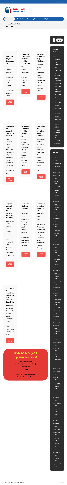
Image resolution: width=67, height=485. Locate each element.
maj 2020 (57, 429)
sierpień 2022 (56, 295)
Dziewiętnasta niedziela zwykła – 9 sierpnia (57, 100)
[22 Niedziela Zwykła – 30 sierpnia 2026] (10, 44)
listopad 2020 (56, 399)
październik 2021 (57, 344)
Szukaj (59, 40)
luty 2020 (57, 444)
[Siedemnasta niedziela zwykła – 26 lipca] (41, 116)
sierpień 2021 (56, 355)
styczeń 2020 (56, 448)
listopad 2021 (56, 338)
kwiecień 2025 (57, 214)
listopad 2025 (56, 203)
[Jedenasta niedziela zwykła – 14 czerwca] (41, 193)
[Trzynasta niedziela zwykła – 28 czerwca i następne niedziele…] (10, 193)
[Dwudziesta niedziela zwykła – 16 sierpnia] (41, 44)
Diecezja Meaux (26, 366)
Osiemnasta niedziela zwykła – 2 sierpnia (57, 112)
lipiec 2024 (57, 230)
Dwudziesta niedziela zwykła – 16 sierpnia (57, 87)
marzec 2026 (56, 183)
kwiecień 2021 (57, 373)
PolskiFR (26, 369)
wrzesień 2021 (57, 350)
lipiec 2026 (57, 163)
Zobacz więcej (10, 102)
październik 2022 (57, 283)
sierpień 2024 (56, 226)
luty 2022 (57, 322)
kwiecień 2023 (57, 260)
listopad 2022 (56, 277)
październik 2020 (57, 405)
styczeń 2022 (56, 327)
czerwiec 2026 (57, 168)
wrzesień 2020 (57, 410)
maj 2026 (57, 172)
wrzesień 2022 (57, 289)
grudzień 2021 (57, 332)
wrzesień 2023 (57, 246)
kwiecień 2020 (57, 434)
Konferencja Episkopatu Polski (25, 374)
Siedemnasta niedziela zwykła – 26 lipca (57, 123)
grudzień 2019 (57, 454)
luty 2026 (57, 187)
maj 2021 (57, 368)
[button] (56, 2)
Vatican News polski (25, 361)
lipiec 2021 (57, 360)
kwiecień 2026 (57, 177)
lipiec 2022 (57, 299)
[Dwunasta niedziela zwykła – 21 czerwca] (25, 193)
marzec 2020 (56, 439)
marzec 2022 (56, 318)
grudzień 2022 (57, 272)
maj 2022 (57, 308)
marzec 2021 (56, 379)
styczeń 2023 (56, 266)
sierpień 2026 (56, 159)
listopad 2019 (56, 460)
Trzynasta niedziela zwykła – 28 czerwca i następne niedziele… (57, 136)
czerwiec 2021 (57, 364)
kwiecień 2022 (57, 312)
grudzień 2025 (57, 197)
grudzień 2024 (57, 220)
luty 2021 (57, 383)
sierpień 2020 (56, 416)
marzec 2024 (56, 234)
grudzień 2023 (57, 240)
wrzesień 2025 (57, 208)
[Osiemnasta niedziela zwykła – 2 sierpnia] (25, 116)
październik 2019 (57, 465)
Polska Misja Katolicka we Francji (25, 364)
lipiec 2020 (57, 420)
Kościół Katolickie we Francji (25, 377)
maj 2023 (57, 256)
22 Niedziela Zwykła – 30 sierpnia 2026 (57, 62)
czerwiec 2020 (57, 425)
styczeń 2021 (56, 387)
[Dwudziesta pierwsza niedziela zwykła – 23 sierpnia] (25, 44)
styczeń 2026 (56, 191)
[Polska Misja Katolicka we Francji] (23, 10)
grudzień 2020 (57, 393)
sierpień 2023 (56, 252)
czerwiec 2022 (57, 303)
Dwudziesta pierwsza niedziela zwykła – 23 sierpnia (57, 75)
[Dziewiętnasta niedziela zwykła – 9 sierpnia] (10, 116)
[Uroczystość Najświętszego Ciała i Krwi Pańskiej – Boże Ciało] (10, 278)
